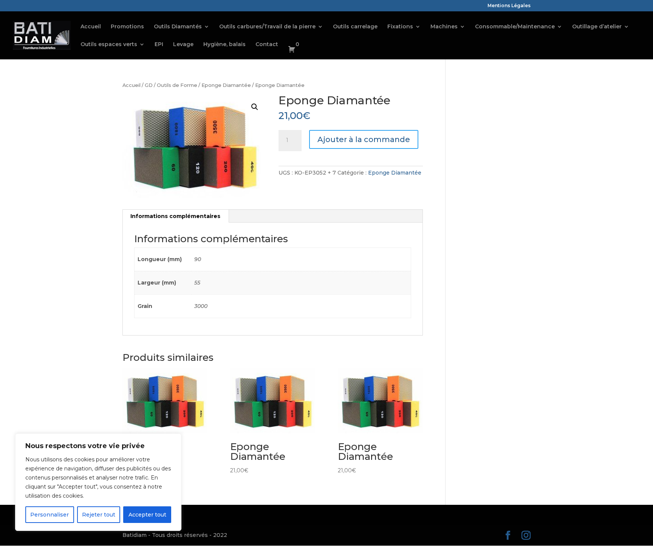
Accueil (90, 27)
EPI (159, 45)
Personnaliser (49, 514)
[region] (98, 482)
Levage (183, 45)
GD (149, 85)
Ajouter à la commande (363, 139)
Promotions (127, 27)
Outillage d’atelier (597, 27)
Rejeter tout (98, 514)
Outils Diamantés (178, 27)
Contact (266, 45)
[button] (255, 107)
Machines (444, 27)
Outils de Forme (177, 85)
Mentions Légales (509, 5)
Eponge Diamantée (226, 85)
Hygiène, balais (224, 45)
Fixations (400, 27)
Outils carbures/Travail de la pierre (267, 27)
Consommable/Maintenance (515, 27)
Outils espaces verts (108, 45)
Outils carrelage (355, 27)
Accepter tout (147, 514)
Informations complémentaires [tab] (175, 216)
